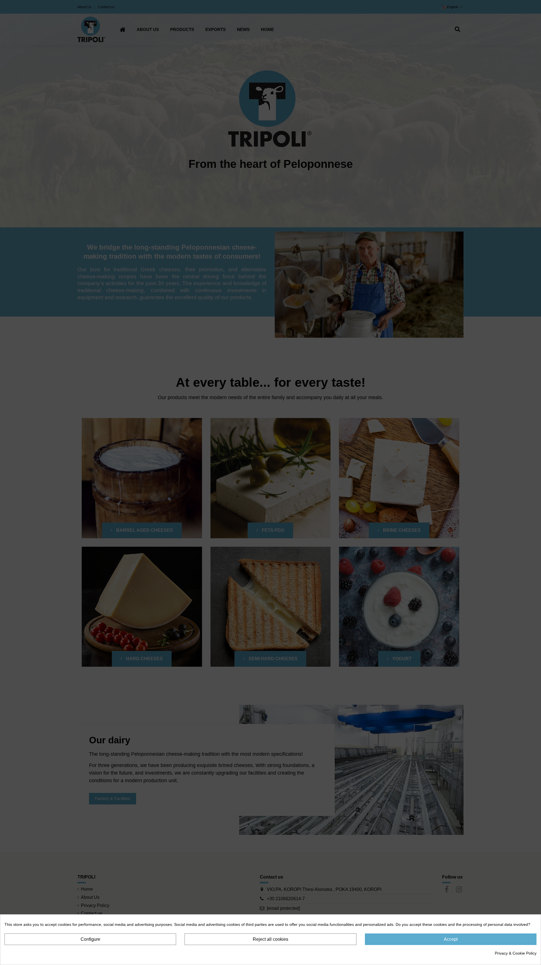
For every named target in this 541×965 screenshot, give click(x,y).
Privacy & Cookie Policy (515, 953)
